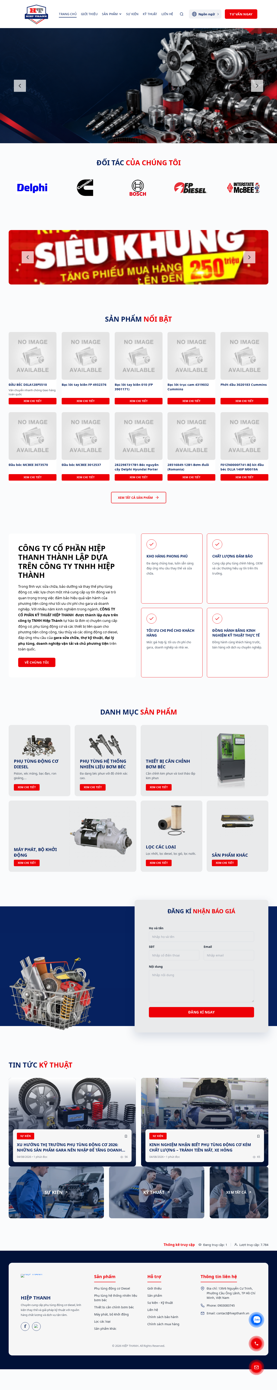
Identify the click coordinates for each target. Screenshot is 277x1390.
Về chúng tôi (37, 662)
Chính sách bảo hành (162, 1317)
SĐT (152, 946)
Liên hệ (152, 1310)
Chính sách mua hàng (163, 1324)
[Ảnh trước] (20, 86)
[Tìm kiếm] (181, 14)
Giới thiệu (154, 1288)
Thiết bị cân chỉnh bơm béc (114, 1307)
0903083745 (226, 1305)
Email (208, 946)
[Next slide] (249, 257)
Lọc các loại (102, 1321)
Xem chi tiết (33, 401)
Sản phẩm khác (105, 1328)
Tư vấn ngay (241, 14)
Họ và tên (156, 928)
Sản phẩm (154, 1295)
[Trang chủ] (32, 1282)
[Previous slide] (28, 257)
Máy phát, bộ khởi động (111, 1314)
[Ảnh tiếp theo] (257, 86)
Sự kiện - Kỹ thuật (160, 1303)
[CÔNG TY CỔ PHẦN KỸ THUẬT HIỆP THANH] (36, 14)
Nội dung (156, 966)
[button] (137, 279)
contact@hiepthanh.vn (232, 1313)
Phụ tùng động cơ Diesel (112, 1288)
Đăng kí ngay (201, 1012)
